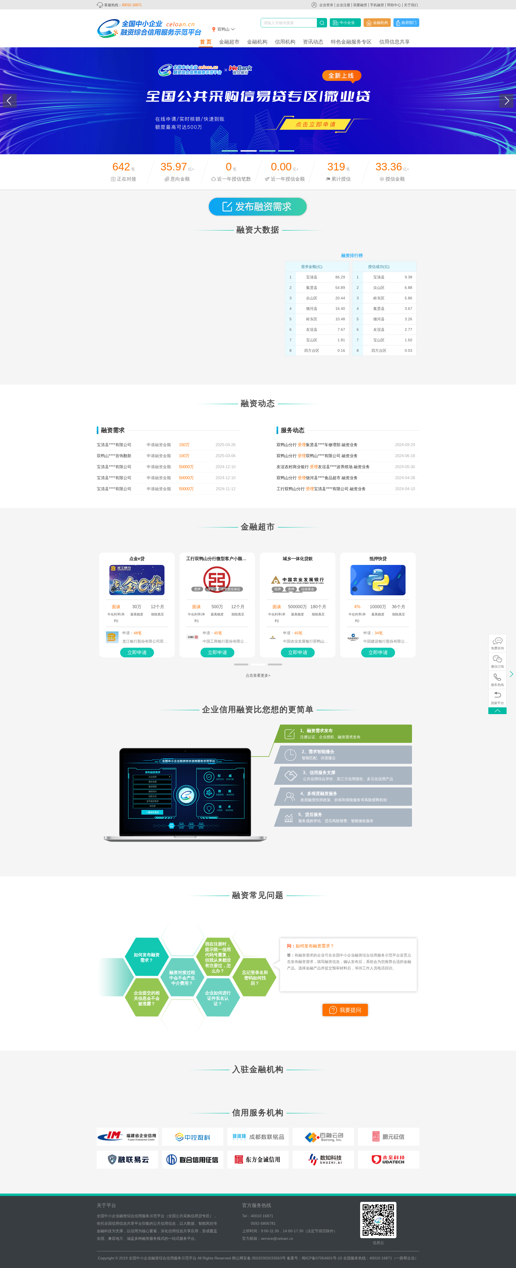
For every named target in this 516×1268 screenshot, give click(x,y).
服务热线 (497, 685)
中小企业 (347, 22)
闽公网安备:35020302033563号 (259, 1258)
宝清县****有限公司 (114, 444)
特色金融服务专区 (351, 42)
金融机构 (380, 22)
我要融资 (360, 5)
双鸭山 (223, 29)
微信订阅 (497, 666)
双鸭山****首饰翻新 (114, 455)
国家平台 (497, 703)
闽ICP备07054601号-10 (322, 1258)
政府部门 (409, 22)
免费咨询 (497, 648)
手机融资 (377, 5)
